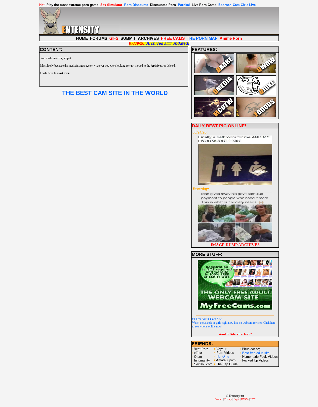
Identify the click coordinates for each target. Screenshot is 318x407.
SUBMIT (128, 38)
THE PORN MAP (202, 38)
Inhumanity (202, 360)
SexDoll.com (203, 364)
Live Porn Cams (204, 5)
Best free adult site (256, 353)
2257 (252, 399)
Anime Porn (231, 38)
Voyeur (221, 349)
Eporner (224, 5)
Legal (236, 399)
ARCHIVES (148, 38)
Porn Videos (225, 353)
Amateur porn (226, 360)
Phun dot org (251, 349)
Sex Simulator (111, 5)
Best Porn (201, 349)
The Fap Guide (227, 364)
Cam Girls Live (244, 5)
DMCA (244, 399)
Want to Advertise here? (235, 334)
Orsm (198, 357)
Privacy (228, 399)
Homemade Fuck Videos (260, 357)
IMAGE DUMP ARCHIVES (235, 245)
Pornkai (184, 5)
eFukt (198, 353)
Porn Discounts (136, 5)
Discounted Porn (163, 5)
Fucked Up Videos (255, 360)
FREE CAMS (173, 38)
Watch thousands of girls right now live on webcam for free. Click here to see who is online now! (233, 322)
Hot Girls (222, 356)
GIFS (114, 38)
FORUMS (98, 38)
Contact (218, 399)
